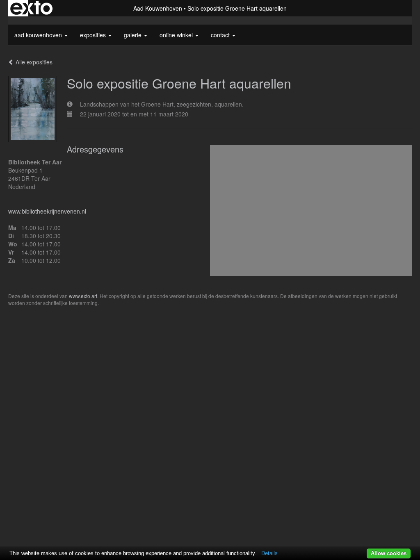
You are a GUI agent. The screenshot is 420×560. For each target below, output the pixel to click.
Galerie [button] (133, 35)
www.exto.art (83, 295)
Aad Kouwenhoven (157, 8)
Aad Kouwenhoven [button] (39, 35)
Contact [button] (221, 35)
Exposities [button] (93, 35)
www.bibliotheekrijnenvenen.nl (47, 211)
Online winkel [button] (177, 35)
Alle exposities (33, 62)
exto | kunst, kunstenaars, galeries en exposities (31, 8)
